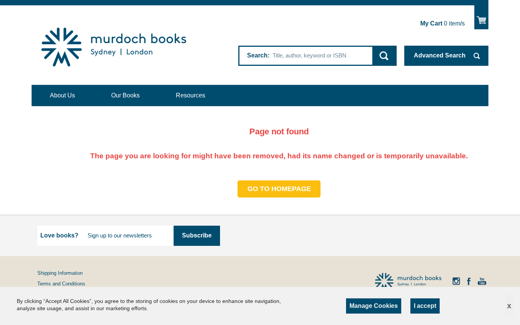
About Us (62, 95)
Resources (190, 95)
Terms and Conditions (61, 284)
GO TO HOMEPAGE (279, 189)
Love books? (59, 235)
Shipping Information (60, 273)
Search (257, 55)
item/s (442, 23)
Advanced (440, 55)
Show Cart (481, 17)
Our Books (125, 95)
